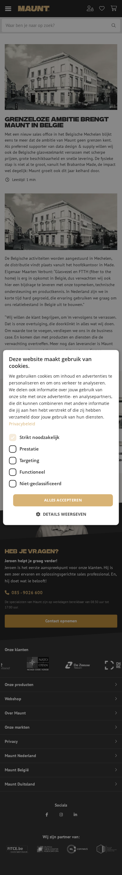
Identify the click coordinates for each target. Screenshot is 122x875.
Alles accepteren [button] (63, 500)
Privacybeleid (22, 424)
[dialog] (61, 437)
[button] (61, 514)
